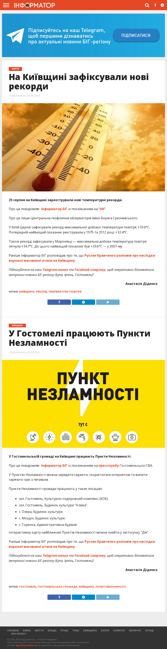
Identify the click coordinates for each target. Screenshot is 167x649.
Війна (27, 630)
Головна (13, 630)
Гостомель (27, 586)
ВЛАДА (52, 630)
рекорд (41, 291)
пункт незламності (111, 586)
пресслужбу (109, 465)
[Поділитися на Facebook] (59, 301)
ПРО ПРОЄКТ (18, 633)
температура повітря (64, 291)
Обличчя (135, 630)
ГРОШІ (64, 630)
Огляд (149, 630)
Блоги (105, 630)
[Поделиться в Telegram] (83, 596)
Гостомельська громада (58, 586)
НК (102, 209)
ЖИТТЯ (39, 630)
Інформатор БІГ (54, 209)
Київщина (27, 291)
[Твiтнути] (107, 301)
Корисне (119, 630)
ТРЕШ (75, 630)
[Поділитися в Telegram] (83, 301)
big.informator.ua (27, 645)
